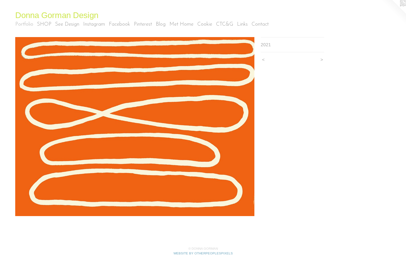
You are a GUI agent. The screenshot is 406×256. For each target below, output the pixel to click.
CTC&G (224, 24)
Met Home (181, 24)
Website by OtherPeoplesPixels (203, 253)
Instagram (94, 24)
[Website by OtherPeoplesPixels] (393, 12)
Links (242, 24)
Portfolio (24, 24)
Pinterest (143, 24)
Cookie (204, 24)
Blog (161, 24)
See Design (67, 24)
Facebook (119, 24)
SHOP (44, 24)
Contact (260, 24)
